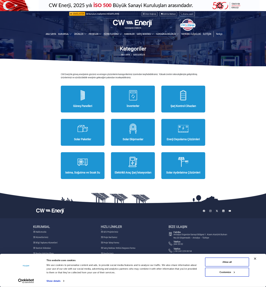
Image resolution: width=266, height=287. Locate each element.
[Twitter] (217, 211)
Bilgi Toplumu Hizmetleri (46, 242)
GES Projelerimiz (110, 232)
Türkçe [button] (219, 34)
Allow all (227, 262)
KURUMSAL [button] (63, 34)
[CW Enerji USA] (188, 24)
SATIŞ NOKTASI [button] (144, 34)
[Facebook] (204, 211)
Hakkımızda (40, 232)
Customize (225, 272)
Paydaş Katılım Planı (44, 253)
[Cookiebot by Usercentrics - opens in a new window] (26, 281)
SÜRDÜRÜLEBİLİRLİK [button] (166, 34)
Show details (53, 281)
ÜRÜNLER (79, 34)
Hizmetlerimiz (41, 237)
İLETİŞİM (207, 34)
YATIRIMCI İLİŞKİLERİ (191, 34)
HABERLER (129, 34)
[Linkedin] (223, 211)
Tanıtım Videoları (43, 248)
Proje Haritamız (110, 237)
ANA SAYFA (51, 34)
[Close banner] (255, 259)
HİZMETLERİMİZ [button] (111, 34)
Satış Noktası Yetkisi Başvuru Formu (119, 248)
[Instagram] (210, 211)
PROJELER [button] (94, 34)
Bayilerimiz (108, 253)
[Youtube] (230, 211)
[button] (187, 14)
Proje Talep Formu (111, 242)
